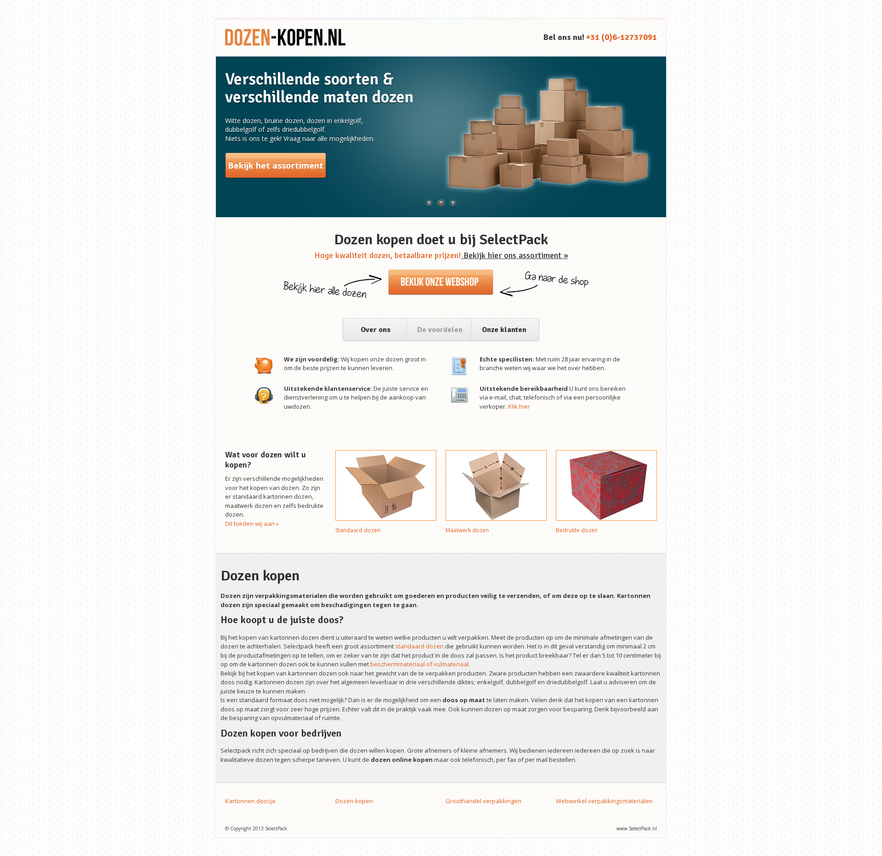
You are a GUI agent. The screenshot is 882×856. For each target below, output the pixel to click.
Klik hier (519, 406)
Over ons (375, 329)
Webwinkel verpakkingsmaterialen (604, 801)
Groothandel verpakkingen (483, 801)
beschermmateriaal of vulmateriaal (419, 664)
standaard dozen (419, 646)
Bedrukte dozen (577, 530)
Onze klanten (504, 329)
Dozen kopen (354, 801)
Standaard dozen (357, 530)
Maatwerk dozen (467, 530)
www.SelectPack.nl (636, 828)
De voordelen (440, 329)
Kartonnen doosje (250, 801)
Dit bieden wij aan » (252, 523)
